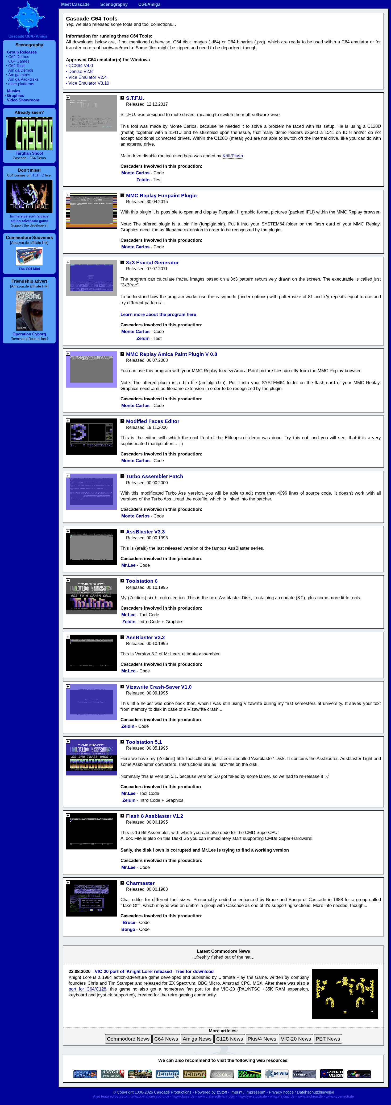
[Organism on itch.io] (29, 211)
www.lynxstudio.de (252, 1096)
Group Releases (22, 52)
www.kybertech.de (340, 1096)
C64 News (166, 1039)
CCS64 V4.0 (80, 65)
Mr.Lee (128, 565)
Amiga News (197, 1039)
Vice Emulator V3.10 (88, 83)
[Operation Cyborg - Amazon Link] (29, 329)
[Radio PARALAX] (304, 1076)
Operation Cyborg (29, 334)
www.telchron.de (310, 1096)
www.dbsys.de (183, 1096)
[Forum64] (85, 1076)
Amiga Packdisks (23, 79)
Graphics (15, 95)
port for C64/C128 (87, 989)
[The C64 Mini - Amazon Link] (29, 264)
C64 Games (19, 61)
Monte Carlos (135, 172)
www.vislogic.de (282, 1096)
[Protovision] (331, 1076)
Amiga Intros (19, 74)
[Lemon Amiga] (194, 1076)
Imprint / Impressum (247, 1092)
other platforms (21, 83)
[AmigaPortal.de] (112, 1076)
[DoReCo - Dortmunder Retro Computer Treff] (140, 1076)
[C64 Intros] (222, 1076)
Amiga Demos (20, 70)
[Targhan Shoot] (29, 148)
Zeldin (142, 179)
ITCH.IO (37, 175)
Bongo (128, 929)
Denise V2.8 (80, 71)
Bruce (129, 922)
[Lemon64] (167, 1076)
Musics (13, 91)
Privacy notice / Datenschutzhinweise (301, 1092)
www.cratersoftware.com (216, 1096)
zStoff (222, 1092)
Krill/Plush (233, 155)
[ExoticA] (359, 1076)
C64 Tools (17, 65)
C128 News (229, 1039)
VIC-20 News (296, 1039)
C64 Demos (18, 56)
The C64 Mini (29, 269)
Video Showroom (23, 100)
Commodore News (128, 1039)
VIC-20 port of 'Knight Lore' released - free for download (154, 971)
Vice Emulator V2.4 (87, 77)
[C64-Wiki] (277, 1076)
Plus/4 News (262, 1039)
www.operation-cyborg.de (150, 1096)
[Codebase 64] (249, 1076)
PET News (328, 1039)
